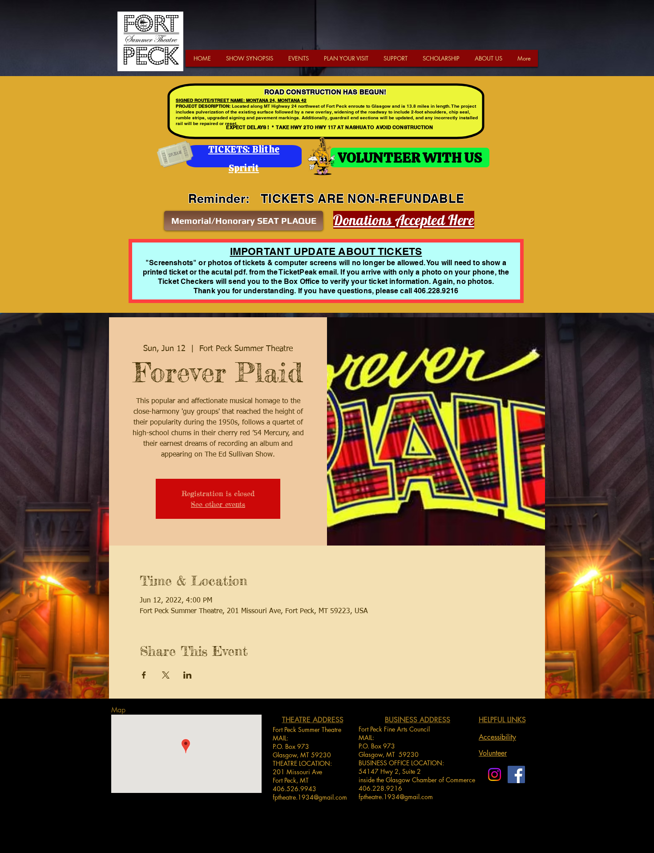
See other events (218, 504)
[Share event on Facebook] (144, 675)
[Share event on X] (165, 675)
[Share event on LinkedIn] (187, 675)
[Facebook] (516, 774)
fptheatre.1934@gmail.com (310, 797)
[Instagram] (494, 774)
